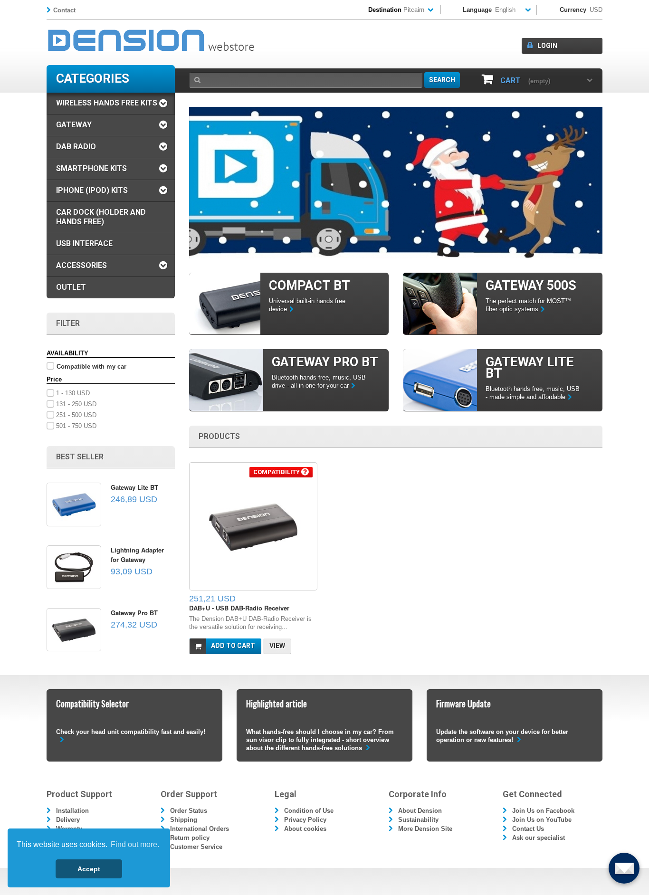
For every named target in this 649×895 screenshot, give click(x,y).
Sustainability (418, 819)
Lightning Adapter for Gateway (137, 554)
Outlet (71, 287)
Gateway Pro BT (134, 612)
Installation (72, 810)
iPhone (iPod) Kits (92, 190)
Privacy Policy (305, 819)
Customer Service (196, 846)
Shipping (183, 819)
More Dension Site (425, 828)
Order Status (188, 810)
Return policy (190, 837)
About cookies (305, 828)
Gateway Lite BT (134, 487)
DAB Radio (76, 146)
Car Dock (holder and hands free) (101, 217)
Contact (64, 10)
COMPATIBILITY (277, 472)
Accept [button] (88, 869)
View (277, 645)
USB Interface (84, 243)
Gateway (74, 124)
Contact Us (528, 828)
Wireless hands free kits (106, 102)
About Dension (420, 810)
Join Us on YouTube (542, 819)
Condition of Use (309, 810)
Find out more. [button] (135, 844)
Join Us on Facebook (543, 810)
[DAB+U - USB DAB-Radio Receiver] (253, 526)
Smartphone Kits (91, 168)
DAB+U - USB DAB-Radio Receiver (239, 607)
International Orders (199, 828)
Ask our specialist (538, 837)
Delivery (68, 819)
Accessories (81, 265)
